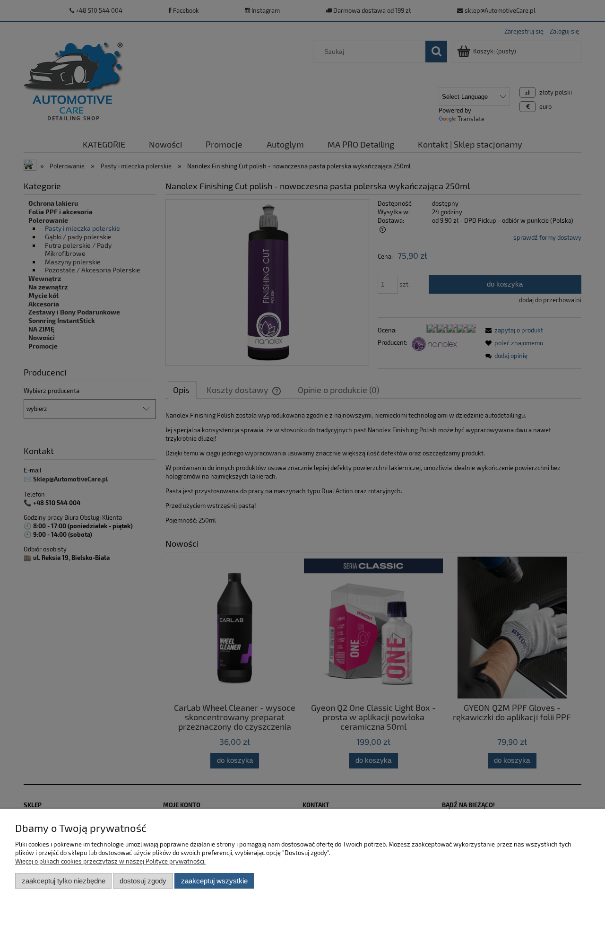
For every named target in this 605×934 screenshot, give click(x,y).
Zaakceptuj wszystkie (214, 881)
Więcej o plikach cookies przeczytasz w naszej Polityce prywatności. (110, 861)
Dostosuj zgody (143, 881)
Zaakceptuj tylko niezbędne (63, 881)
